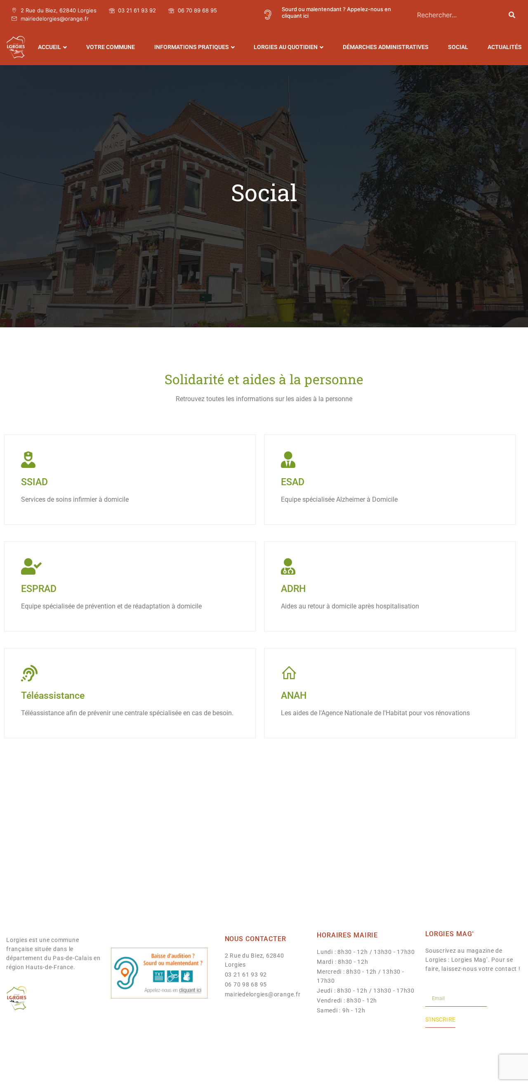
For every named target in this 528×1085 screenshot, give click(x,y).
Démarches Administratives (386, 47)
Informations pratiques (191, 47)
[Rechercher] (511, 14)
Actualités (505, 47)
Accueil (49, 47)
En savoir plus (40, 516)
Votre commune (110, 47)
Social (458, 47)
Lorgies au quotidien (286, 47)
